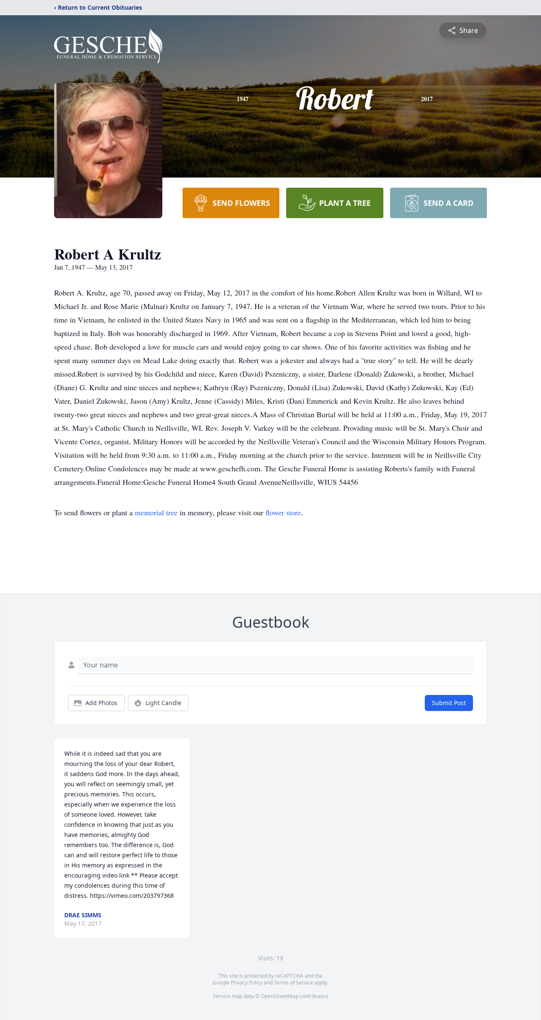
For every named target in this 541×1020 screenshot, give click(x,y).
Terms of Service (293, 982)
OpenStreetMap (279, 996)
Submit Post (449, 703)
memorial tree (156, 512)
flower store (283, 512)
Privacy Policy (246, 982)
